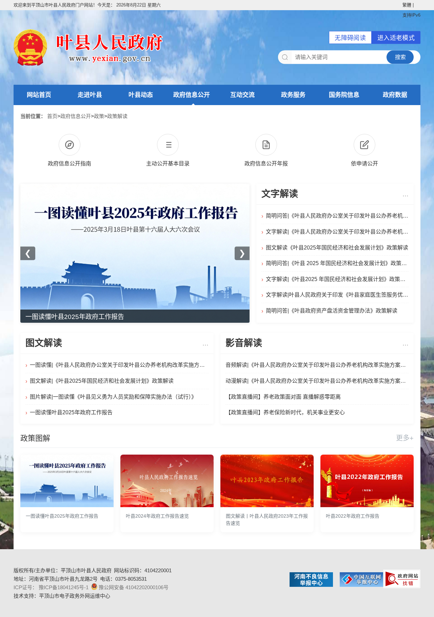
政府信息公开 (191, 95)
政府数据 (395, 95)
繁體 (406, 4)
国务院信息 (344, 95)
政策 (99, 116)
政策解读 (117, 116)
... (405, 194)
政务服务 (293, 95)
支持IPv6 (411, 15)
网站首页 (39, 95)
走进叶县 (90, 95)
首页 (52, 116)
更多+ (405, 438)
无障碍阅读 (350, 38)
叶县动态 (141, 95)
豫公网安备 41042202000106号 (134, 587)
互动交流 (242, 95)
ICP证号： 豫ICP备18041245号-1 (51, 587)
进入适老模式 (396, 38)
